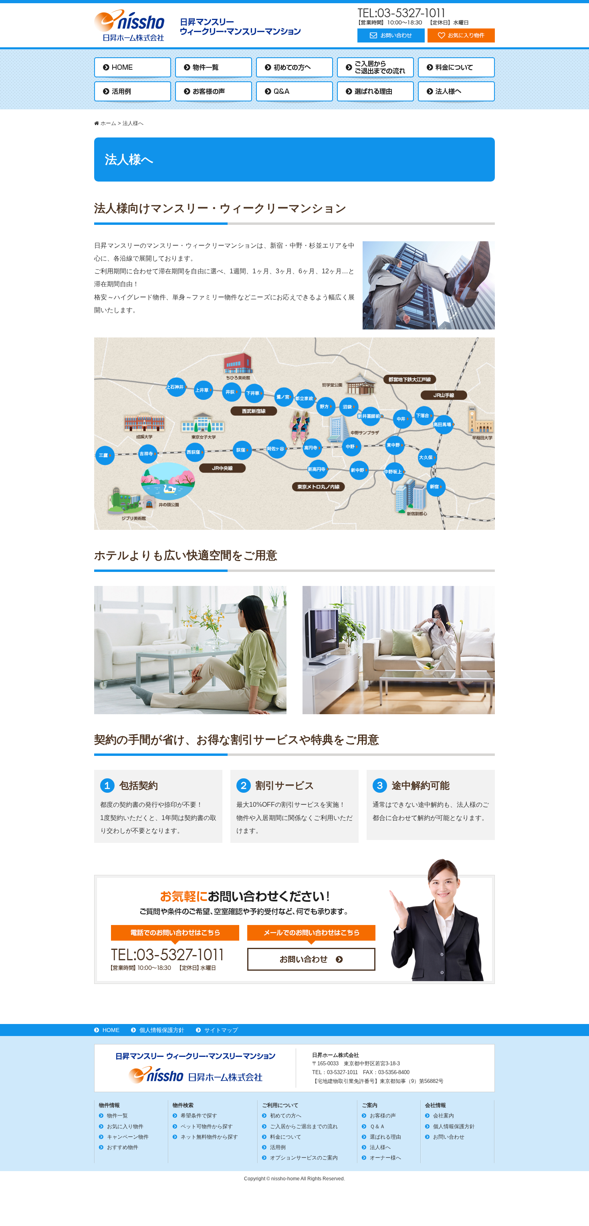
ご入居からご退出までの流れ (304, 1126)
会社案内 (443, 1116)
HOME (111, 1030)
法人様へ (380, 1147)
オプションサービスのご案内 (304, 1158)
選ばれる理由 (385, 1137)
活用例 (278, 1147)
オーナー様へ (385, 1158)
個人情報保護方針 (161, 1030)
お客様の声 (383, 1116)
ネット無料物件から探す (209, 1137)
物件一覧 (117, 1116)
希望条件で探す (199, 1116)
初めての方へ (285, 1116)
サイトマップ (221, 1030)
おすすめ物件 (122, 1147)
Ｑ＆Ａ (377, 1126)
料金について (285, 1137)
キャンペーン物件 (128, 1137)
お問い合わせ (448, 1137)
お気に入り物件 (125, 1126)
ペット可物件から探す (207, 1126)
